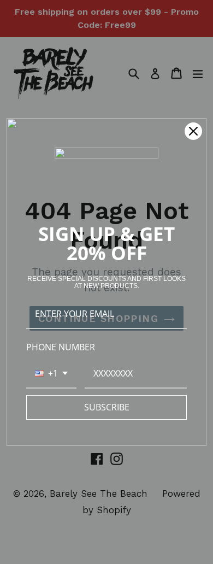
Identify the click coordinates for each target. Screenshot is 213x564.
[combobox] (51, 374)
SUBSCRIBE (106, 407)
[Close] (193, 131)
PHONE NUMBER (60, 347)
